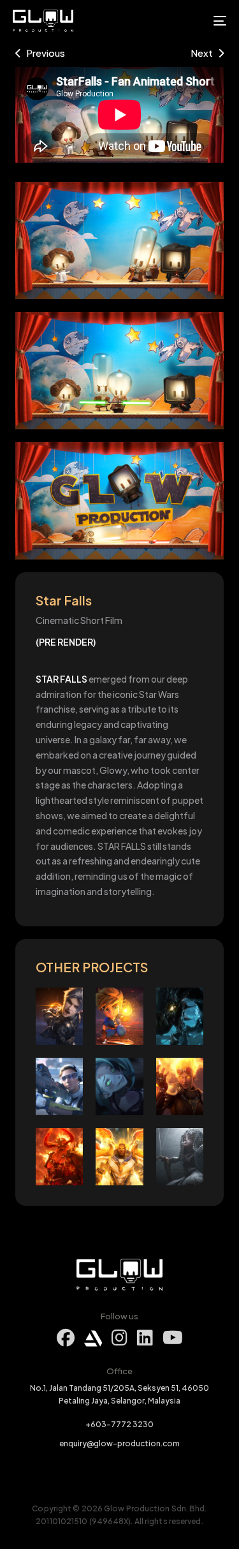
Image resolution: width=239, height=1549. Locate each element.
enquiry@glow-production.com (119, 1443)
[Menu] (190, 20)
